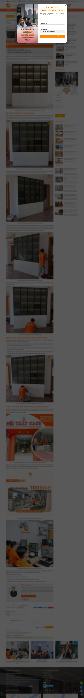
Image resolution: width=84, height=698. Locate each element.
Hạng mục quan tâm (43, 29)
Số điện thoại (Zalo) (43, 23)
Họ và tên (41, 17)
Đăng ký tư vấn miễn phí (52, 36)
